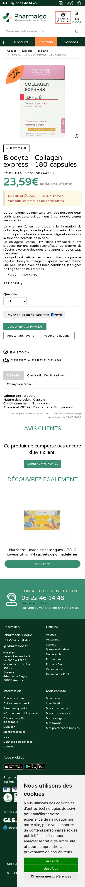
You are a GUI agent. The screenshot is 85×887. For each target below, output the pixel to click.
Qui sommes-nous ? (16, 703)
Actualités (52, 639)
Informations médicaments (21, 713)
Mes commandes (57, 708)
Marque (27, 50)
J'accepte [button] (51, 861)
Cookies (8, 746)
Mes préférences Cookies (63, 728)
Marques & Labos (57, 649)
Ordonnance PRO (57, 674)
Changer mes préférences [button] (51, 876)
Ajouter (41, 564)
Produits (21, 42)
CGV (6, 736)
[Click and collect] (58, 2)
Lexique (51, 644)
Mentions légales (14, 731)
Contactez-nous (13, 698)
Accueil (12, 50)
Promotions (53, 659)
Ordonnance (54, 669)
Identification (54, 703)
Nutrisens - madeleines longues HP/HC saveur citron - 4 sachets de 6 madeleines (42, 552)
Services (71, 42)
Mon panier (53, 698)
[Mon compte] (77, 13)
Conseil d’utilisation (46, 375)
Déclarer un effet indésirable (14, 720)
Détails (13, 375)
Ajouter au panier (25, 327)
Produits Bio (54, 664)
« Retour (16, 148)
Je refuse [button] (51, 868)
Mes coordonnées (58, 713)
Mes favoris (53, 723)
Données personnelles (17, 741)
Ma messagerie (56, 718)
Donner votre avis (41, 464)
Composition (19, 384)
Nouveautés (53, 654)
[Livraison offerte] (77, 2)
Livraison (9, 726)
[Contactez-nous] (7, 2)
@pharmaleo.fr (15, 646)
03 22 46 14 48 (43, 598)
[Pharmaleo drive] (68, 2)
